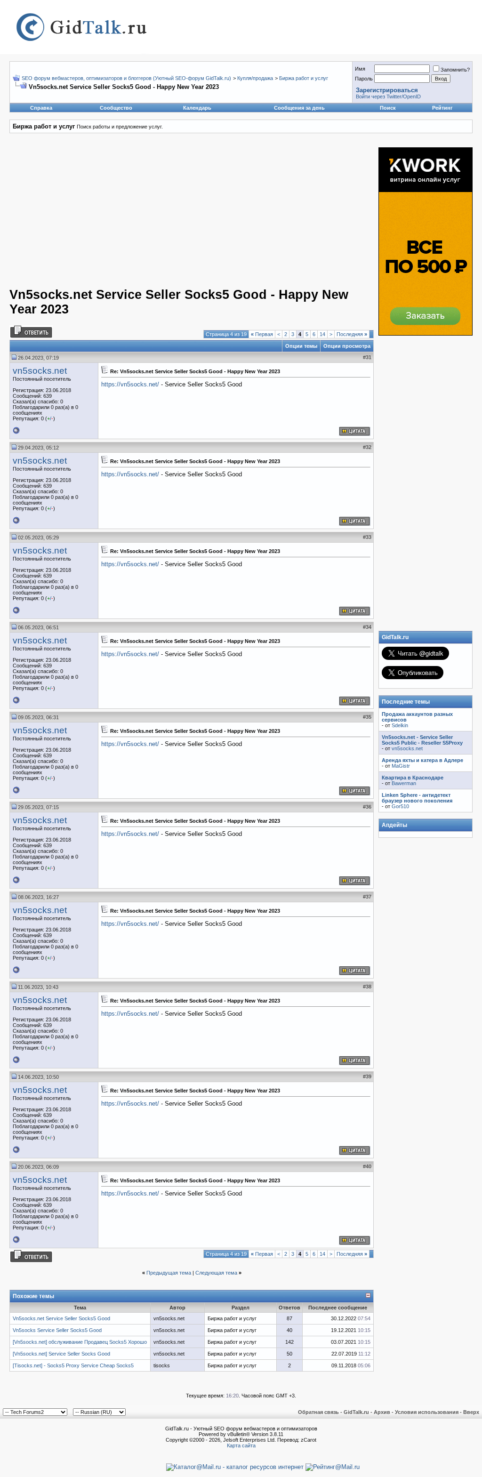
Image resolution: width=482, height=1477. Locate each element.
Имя (360, 69)
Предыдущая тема (168, 1273)
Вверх (471, 1412)
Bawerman (404, 783)
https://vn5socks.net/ (130, 384)
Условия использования (426, 1412)
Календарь (197, 108)
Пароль (364, 78)
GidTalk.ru (356, 1412)
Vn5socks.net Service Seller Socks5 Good (61, 1318)
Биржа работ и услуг (303, 78)
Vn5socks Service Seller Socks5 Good (57, 1330)
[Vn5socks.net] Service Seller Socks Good (61, 1354)
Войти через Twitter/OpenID (388, 96)
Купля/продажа (255, 78)
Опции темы (301, 346)
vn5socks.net (40, 371)
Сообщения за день (299, 108)
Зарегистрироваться (387, 90)
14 (322, 334)
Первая (262, 334)
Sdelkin (400, 725)
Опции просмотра (346, 346)
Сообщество (116, 108)
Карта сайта (241, 1445)
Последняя (352, 334)
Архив (382, 1412)
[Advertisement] (155, 213)
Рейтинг (442, 108)
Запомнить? (455, 69)
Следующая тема (216, 1273)
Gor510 (400, 806)
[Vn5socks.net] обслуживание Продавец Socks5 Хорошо (80, 1342)
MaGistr (401, 766)
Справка (41, 108)
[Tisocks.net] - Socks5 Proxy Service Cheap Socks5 (73, 1365)
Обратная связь (318, 1412)
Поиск (388, 108)
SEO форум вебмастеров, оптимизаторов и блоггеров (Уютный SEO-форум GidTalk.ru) (126, 78)
